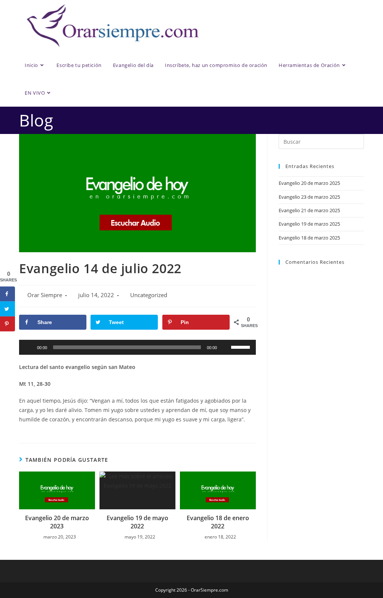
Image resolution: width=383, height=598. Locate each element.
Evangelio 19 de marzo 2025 (309, 223)
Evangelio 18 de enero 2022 (218, 522)
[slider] (241, 346)
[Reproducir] (29, 347)
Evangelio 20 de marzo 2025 (309, 183)
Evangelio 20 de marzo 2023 (57, 522)
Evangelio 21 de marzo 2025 (309, 210)
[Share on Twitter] (7, 308)
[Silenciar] (225, 347)
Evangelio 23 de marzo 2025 (309, 196)
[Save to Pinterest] (7, 323)
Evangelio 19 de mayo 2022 (137, 522)
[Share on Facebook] (7, 293)
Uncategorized (148, 295)
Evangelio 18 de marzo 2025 (309, 237)
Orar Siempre (44, 295)
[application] (137, 347)
